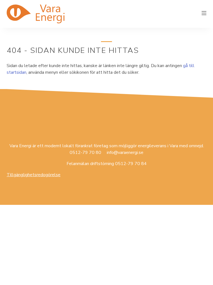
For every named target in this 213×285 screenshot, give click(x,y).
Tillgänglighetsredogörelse (33, 175)
